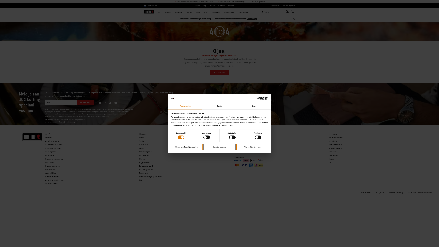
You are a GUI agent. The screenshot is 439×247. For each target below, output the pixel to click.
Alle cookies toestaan (252, 147)
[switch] (206, 137)
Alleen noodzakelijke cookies (186, 147)
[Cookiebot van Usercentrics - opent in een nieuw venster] (258, 98)
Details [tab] (219, 106)
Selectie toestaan (219, 147)
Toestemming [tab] (185, 106)
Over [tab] (254, 106)
